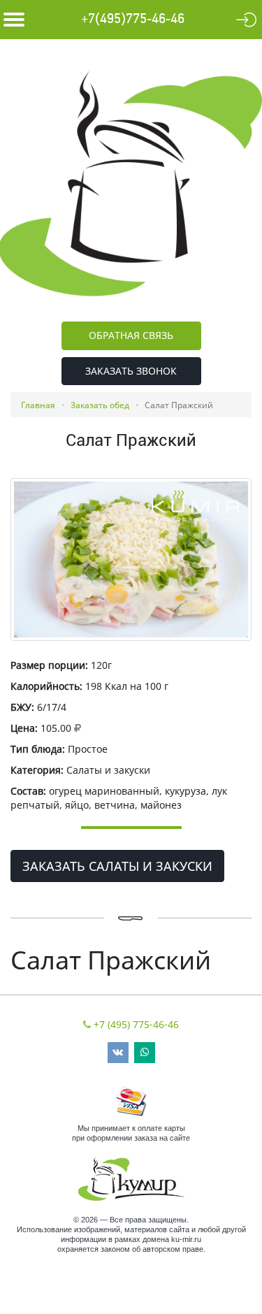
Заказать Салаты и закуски (117, 866)
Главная (38, 405)
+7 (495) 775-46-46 (136, 1024)
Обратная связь (131, 335)
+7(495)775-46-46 (132, 19)
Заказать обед (100, 405)
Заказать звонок (131, 370)
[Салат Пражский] (131, 559)
